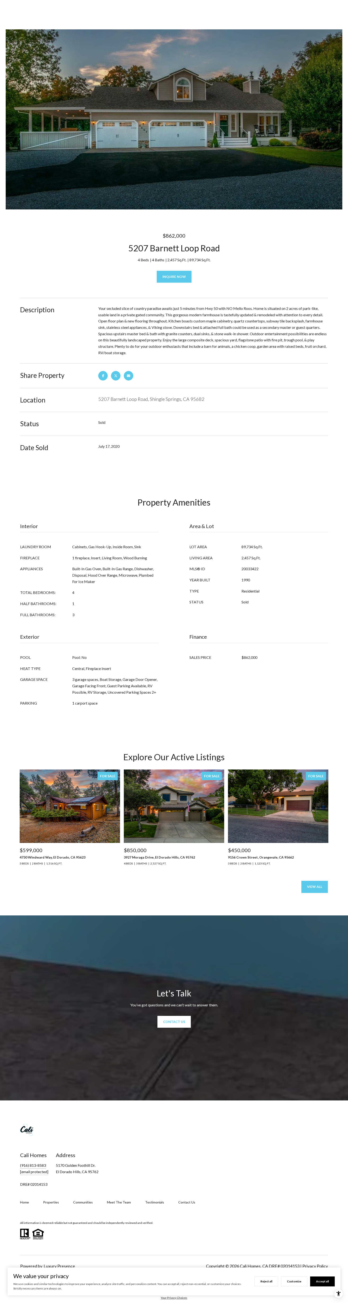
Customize (294, 1281)
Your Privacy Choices (174, 1297)
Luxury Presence (59, 1266)
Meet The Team (119, 1202)
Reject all (266, 1281)
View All (314, 887)
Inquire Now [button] (174, 277)
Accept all (322, 1281)
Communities (83, 1202)
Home (24, 1202)
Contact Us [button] (174, 1022)
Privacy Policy (315, 1266)
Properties (51, 1202)
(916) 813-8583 (33, 1165)
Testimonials (154, 1202)
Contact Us (186, 1202)
